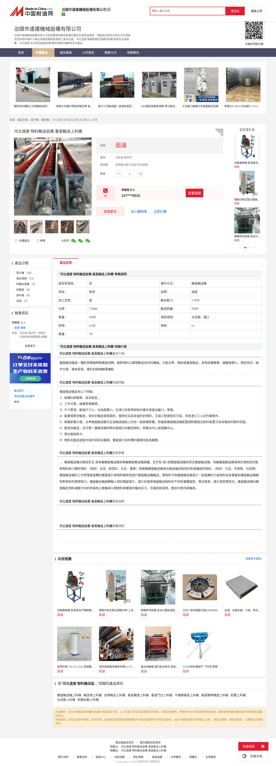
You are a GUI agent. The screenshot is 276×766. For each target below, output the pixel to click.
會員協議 (157, 757)
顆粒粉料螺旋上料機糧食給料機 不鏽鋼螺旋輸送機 (43, 106)
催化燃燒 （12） (26, 278)
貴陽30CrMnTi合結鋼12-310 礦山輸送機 (247, 106)
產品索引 (19, 391)
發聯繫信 (110, 211)
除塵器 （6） (23, 290)
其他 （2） (22, 301)
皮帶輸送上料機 (114, 695)
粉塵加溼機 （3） (26, 284)
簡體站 (193, 757)
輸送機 (45, 120)
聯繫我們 (82, 757)
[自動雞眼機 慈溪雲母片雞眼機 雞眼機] (247, 147)
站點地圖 (119, 757)
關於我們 (63, 757)
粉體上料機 (238, 695)
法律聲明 (176, 757)
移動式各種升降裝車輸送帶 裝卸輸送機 (78, 106)
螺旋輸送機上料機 (69, 695)
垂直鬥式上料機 (161, 695)
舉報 (42, 241)
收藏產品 (24, 241)
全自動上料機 (66, 699)
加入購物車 (139, 211)
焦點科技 (143, 761)
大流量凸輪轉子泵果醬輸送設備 (200, 106)
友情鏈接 (210, 757)
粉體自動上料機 (88, 699)
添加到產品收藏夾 (24, 396)
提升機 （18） (24, 273)
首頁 (12, 120)
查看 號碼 (19, 328)
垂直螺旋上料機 (138, 695)
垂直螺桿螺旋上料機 (214, 695)
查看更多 (30, 346)
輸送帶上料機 (93, 695)
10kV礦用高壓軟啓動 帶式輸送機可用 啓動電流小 (168, 106)
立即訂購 (160, 211)
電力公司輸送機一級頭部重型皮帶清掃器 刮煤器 (125, 106)
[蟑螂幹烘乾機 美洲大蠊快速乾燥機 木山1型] (247, 220)
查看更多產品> (254, 558)
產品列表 (23, 120)
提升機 (35, 120)
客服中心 (101, 757)
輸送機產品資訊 (125, 742)
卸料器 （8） (23, 295)
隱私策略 (138, 757)
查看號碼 (194, 193)
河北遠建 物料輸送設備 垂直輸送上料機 (143, 746)
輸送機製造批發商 (150, 742)
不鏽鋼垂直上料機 (187, 695)
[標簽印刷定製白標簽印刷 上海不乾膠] (247, 184)
